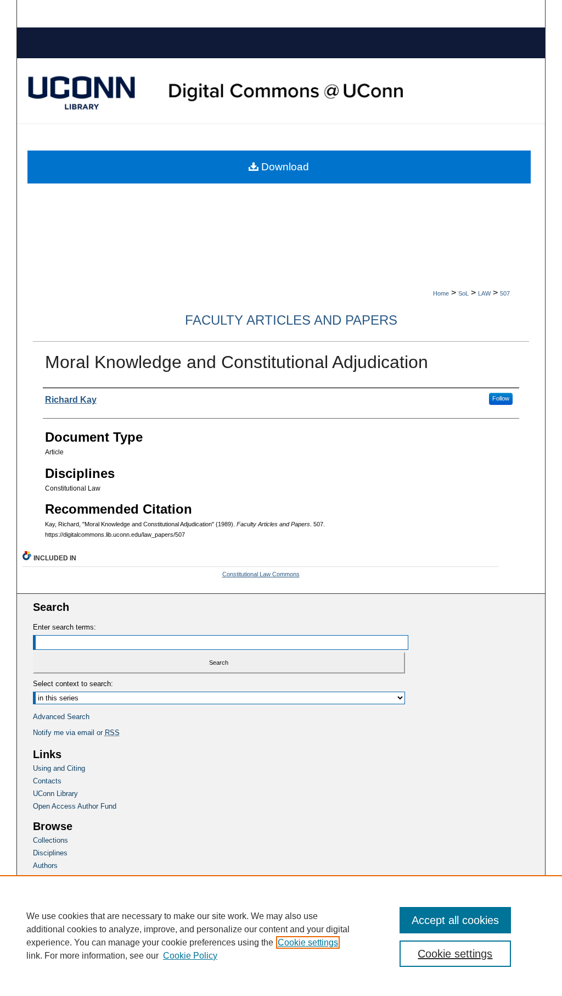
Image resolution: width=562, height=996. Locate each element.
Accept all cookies (455, 920)
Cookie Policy (190, 955)
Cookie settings (308, 942)
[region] (281, 935)
